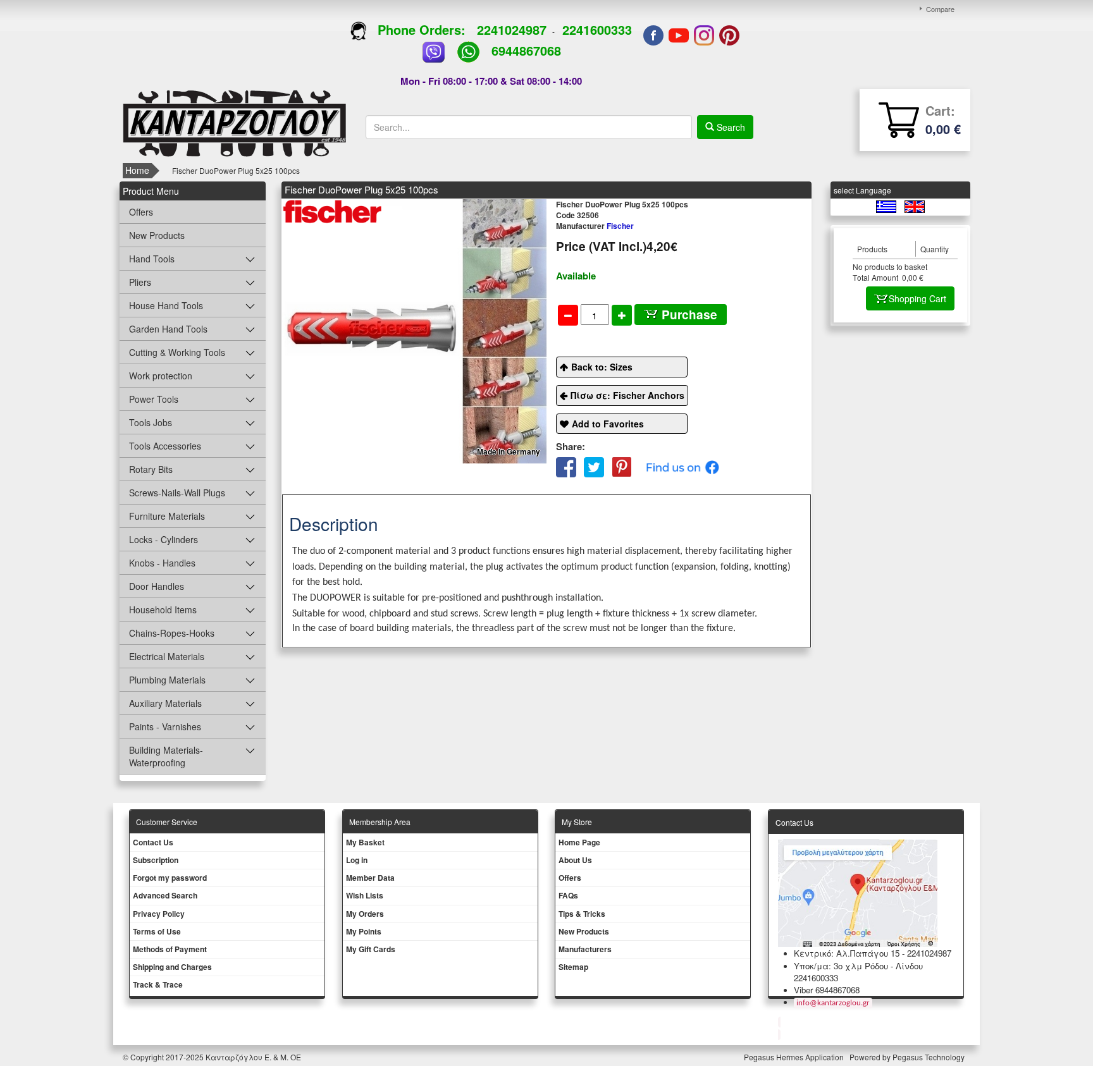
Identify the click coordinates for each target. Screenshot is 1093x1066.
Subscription (155, 860)
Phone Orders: (421, 29)
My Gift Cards (370, 949)
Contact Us (153, 842)
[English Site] (914, 205)
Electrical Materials (166, 656)
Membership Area (380, 821)
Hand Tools (152, 258)
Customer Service (166, 821)
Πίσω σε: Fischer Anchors (627, 395)
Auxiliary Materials (165, 703)
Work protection (160, 375)
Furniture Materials (167, 516)
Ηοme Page (579, 842)
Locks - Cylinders (163, 539)
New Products (157, 235)
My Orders (365, 913)
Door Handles (156, 586)
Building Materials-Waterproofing (166, 756)
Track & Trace (158, 984)
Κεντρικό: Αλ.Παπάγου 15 (846, 953)
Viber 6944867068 (827, 990)
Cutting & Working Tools (177, 352)
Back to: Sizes (602, 366)
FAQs (568, 895)
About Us (575, 860)
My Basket (365, 842)
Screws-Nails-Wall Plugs (177, 492)
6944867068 (526, 50)
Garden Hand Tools (168, 328)
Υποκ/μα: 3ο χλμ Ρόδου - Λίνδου (858, 966)
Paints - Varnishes (165, 726)
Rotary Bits (151, 469)
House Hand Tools (166, 305)
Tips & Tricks (582, 913)
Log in (356, 860)
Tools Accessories (165, 445)
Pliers (140, 282)
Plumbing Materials (167, 679)
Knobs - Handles (162, 562)
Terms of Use (157, 931)
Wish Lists (364, 895)
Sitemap (573, 966)
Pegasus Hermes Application (795, 1056)
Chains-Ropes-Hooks (171, 633)
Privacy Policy (159, 913)
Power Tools (153, 399)
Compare (940, 9)
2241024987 (511, 29)
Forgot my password (170, 877)
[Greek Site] (887, 205)
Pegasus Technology (929, 1056)
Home (137, 170)
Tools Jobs (150, 422)
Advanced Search (165, 895)
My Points (363, 931)
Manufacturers (585, 949)
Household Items (163, 609)
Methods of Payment (170, 949)
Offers (141, 211)
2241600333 (597, 29)
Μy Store (577, 821)
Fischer (595, 225)
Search (729, 127)
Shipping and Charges (172, 966)
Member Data (370, 877)
